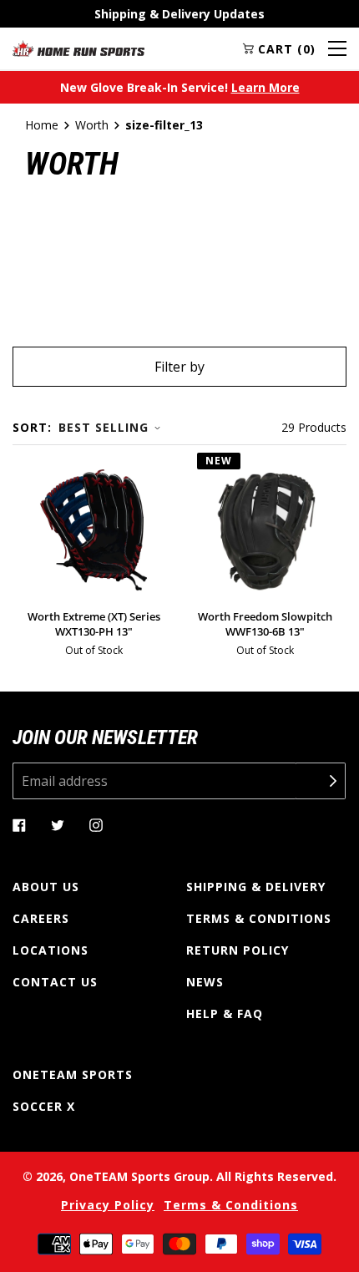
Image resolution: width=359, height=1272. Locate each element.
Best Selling (103, 427)
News (205, 982)
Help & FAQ (224, 1013)
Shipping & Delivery (256, 886)
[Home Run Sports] (78, 48)
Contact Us (55, 982)
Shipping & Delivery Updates (179, 14)
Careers (41, 918)
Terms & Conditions (258, 918)
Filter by (179, 366)
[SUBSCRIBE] (321, 781)
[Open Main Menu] (337, 48)
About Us (46, 886)
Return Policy (237, 950)
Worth (92, 125)
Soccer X (44, 1106)
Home (41, 125)
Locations (50, 950)
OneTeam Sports (73, 1074)
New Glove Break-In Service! (180, 87)
